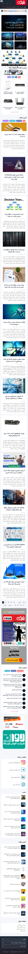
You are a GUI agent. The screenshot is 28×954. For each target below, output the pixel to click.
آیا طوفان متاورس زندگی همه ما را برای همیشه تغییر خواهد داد (12, 812)
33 (23, 605)
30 (8, 602)
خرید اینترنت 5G (21, 927)
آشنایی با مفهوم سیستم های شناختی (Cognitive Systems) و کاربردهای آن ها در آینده (12, 707)
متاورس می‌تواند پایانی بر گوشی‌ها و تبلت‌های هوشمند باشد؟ (13, 797)
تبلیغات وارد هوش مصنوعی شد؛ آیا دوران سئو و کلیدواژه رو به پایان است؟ (14, 25)
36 (15, 605)
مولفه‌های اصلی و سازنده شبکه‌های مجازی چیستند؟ (7, 37)
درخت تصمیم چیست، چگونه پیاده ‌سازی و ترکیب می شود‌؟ (14, 215)
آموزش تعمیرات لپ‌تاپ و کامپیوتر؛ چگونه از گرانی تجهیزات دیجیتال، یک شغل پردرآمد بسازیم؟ (11, 877)
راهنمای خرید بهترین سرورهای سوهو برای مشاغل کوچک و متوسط (14, 509)
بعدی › (9, 605)
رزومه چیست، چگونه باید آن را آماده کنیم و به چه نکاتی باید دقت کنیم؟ (14, 286)
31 (5, 602)
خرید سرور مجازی (21, 929)
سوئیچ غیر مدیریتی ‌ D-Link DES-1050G (19, 92)
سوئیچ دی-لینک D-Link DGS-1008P (8, 108)
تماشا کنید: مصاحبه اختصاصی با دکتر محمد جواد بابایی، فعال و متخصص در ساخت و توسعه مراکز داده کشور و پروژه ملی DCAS (12, 680)
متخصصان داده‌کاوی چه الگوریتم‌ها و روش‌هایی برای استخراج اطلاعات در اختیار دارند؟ (12, 703)
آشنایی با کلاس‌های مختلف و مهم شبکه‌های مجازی (20, 37)
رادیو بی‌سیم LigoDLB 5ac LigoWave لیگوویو (8, 92)
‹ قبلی (19, 602)
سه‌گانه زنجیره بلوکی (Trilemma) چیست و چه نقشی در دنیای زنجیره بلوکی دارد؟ (14, 177)
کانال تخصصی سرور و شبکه (14, 770)
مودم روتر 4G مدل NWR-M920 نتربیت (20, 108)
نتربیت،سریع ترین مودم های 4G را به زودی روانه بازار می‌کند (14, 583)
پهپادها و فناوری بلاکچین (17, 690)
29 (11, 602)
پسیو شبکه (22, 931)
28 (14, 602)
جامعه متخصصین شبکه (15, 777)
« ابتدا (24, 602)
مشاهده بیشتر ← (14, 112)
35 (18, 605)
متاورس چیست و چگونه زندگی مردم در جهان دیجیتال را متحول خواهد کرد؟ (12, 834)
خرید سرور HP (21, 925)
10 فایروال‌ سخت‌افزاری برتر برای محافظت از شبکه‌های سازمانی (14, 397)
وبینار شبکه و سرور (16, 784)
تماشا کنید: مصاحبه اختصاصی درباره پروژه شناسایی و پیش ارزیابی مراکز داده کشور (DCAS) (12, 694)
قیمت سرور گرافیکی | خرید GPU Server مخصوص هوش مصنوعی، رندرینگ (12, 854)
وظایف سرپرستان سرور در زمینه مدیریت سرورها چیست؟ (14, 323)
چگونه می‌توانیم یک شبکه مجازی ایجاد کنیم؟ (17, 64)
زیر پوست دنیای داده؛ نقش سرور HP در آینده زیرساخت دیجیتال (12, 898)
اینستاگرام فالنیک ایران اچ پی (14, 762)
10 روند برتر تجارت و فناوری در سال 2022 (12, 805)
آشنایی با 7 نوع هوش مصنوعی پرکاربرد (14, 698)
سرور (6, 951)
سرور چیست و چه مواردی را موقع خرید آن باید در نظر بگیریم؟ (14, 251)
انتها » (5, 605)
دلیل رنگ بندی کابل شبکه (15, 884)
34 (21, 605)
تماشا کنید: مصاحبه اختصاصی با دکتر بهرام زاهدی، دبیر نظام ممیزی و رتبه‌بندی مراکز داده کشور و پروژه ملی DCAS (12, 686)
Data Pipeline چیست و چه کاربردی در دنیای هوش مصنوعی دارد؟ (14, 546)
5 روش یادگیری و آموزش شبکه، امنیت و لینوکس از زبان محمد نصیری (14, 472)
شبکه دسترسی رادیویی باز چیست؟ (7, 47)
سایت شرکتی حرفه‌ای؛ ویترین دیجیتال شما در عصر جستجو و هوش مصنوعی (11, 862)
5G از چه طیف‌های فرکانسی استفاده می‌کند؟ (20, 47)
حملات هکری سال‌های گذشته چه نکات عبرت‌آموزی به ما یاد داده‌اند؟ (14, 360)
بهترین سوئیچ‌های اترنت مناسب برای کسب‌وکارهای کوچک (14, 434)
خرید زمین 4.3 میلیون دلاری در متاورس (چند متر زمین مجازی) (12, 827)
